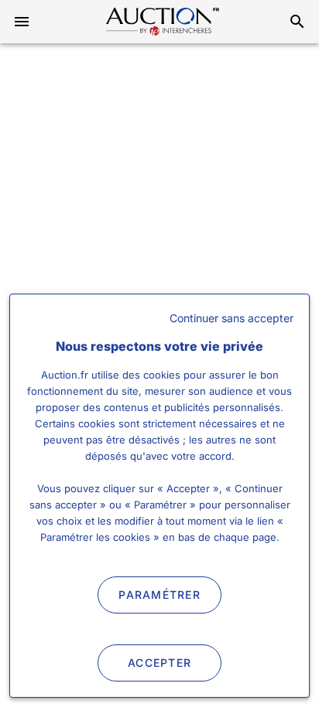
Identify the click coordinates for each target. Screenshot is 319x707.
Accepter (159, 662)
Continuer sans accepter (231, 318)
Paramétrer (159, 594)
